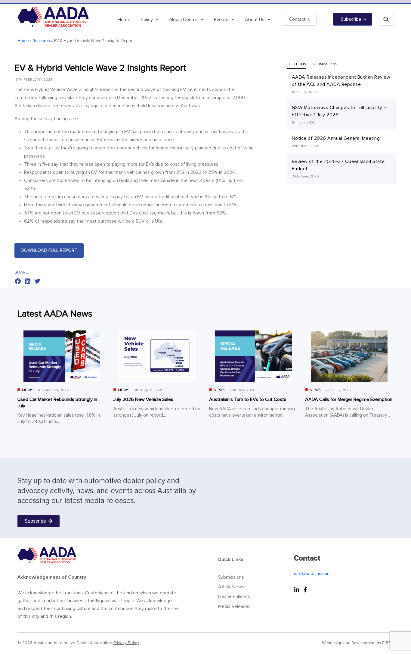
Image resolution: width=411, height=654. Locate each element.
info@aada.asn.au (311, 573)
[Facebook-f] (305, 589)
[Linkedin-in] (296, 589)
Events (221, 19)
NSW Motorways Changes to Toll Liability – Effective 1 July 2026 (339, 111)
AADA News (231, 586)
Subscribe (351, 19)
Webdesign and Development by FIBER (358, 642)
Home (124, 19)
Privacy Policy (126, 643)
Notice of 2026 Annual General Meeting (336, 138)
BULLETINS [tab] (296, 64)
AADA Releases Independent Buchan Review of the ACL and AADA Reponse (341, 81)
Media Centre (183, 19)
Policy (147, 19)
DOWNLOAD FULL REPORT (49, 250)
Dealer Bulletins (234, 596)
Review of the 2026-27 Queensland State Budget (338, 165)
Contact (297, 19)
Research (41, 40)
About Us (254, 19)
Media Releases (234, 606)
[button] (17, 281)
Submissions (231, 577)
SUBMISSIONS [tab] (325, 64)
